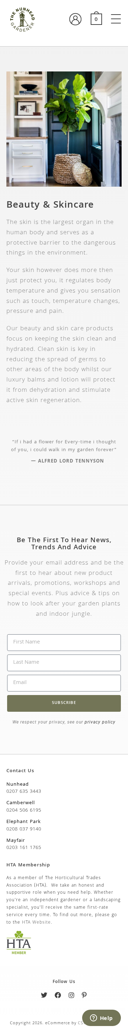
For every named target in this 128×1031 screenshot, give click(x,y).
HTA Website (36, 922)
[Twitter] (44, 997)
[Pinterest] (84, 997)
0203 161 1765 (23, 848)
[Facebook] (58, 997)
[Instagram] (72, 997)
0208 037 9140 (23, 829)
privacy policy (99, 722)
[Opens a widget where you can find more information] (101, 1018)
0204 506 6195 (23, 810)
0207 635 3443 (23, 792)
